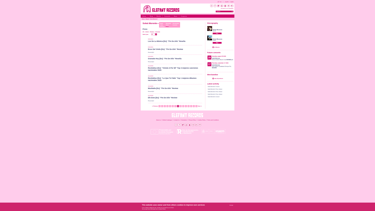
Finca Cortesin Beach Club (222, 59)
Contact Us (177, 120)
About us (158, 120)
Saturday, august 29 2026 (219, 56)
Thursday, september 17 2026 (220, 63)
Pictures (162, 26)
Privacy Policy (192, 120)
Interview (157, 31)
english (232, 1)
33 (164, 106)
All (143, 31)
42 (188, 106)
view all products (218, 78)
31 (159, 106)
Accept (231, 205)
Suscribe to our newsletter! (227, 8)
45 (196, 106)
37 (175, 106)
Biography (168, 23)
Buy (217, 33)
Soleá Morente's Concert (213, 86)
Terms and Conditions (213, 120)
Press (159, 19)
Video (161, 25)
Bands (159, 16)
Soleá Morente (153, 19)
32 (162, 106)
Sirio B (214, 31)
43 (191, 106)
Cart (220, 1)
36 (172, 106)
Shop (151, 16)
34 (167, 106)
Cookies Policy (202, 120)
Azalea (214, 40)
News (175, 16)
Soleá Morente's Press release (215, 89)
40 (183, 106)
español (227, 1)
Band (161, 23)
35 (170, 106)
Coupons (184, 16)
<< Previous (155, 106)
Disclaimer (184, 120)
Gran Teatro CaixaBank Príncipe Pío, (221, 66)
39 (180, 106)
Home (144, 16)
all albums (217, 47)
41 (185, 106)
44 (193, 106)
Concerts (167, 16)
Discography (176, 23)
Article (147, 31)
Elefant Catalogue (167, 120)
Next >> (200, 106)
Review (152, 31)
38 (178, 106)
